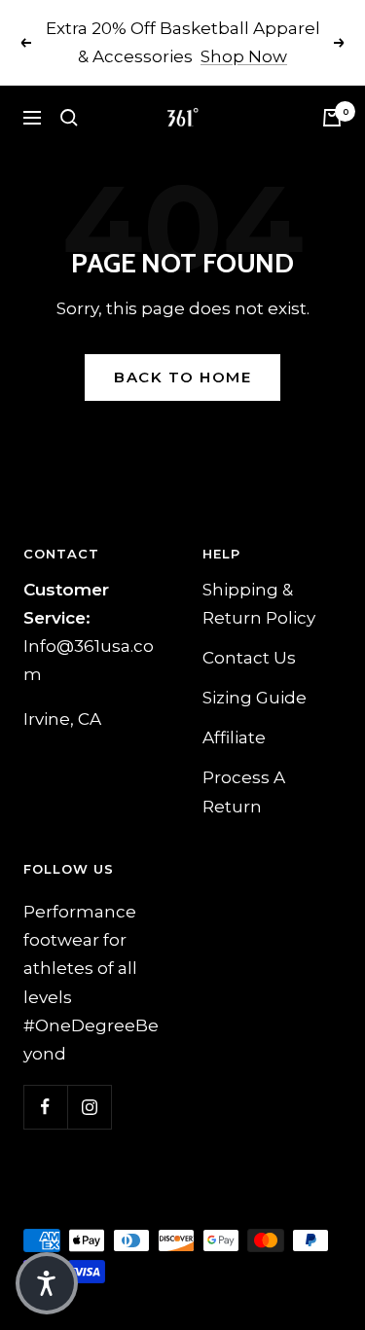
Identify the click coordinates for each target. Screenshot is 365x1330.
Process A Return (243, 791)
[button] (47, 1283)
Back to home (182, 377)
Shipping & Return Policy (258, 604)
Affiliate (234, 737)
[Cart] (332, 117)
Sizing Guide (254, 697)
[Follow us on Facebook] (45, 1107)
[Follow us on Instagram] (89, 1107)
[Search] (69, 117)
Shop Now (244, 56)
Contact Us (249, 657)
